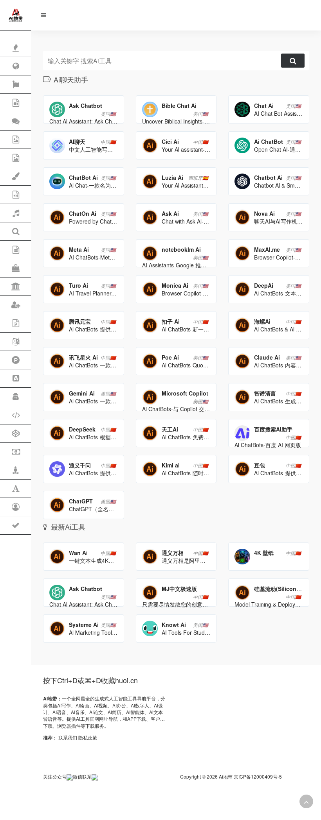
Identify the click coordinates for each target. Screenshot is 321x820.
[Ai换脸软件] (15, 507)
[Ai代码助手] (15, 415)
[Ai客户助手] (15, 305)
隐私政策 (87, 737)
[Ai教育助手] (15, 287)
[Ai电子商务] (15, 268)
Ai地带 (226, 776)
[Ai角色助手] (15, 397)
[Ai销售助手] (15, 378)
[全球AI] (15, 66)
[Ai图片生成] (15, 140)
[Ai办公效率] (15, 360)
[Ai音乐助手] (15, 213)
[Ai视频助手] (15, 103)
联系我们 (67, 737)
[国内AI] (15, 84)
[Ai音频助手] (15, 195)
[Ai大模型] (15, 433)
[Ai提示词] (15, 489)
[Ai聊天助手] (15, 121)
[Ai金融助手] (15, 452)
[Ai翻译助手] (15, 342)
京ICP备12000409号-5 (258, 776)
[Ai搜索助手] (15, 231)
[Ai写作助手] (15, 250)
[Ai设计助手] (15, 176)
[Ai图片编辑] (15, 158)
